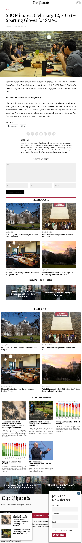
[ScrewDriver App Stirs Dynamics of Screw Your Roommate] (23, 292)
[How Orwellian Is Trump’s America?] (58, 292)
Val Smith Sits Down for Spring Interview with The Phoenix (40, 424)
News (7, 9)
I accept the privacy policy (63, 530)
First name (55, 505)
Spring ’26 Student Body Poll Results (68, 423)
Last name (55, 514)
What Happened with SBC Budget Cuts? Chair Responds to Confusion (58, 273)
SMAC (49, 280)
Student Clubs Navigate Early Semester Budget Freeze (22, 273)
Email (54, 522)
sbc (42, 280)
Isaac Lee (23, 27)
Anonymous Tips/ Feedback (11, 541)
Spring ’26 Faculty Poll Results (11, 463)
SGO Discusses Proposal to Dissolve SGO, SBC (57, 236)
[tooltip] (28, 134)
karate (33, 280)
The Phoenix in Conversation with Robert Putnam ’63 (40, 464)
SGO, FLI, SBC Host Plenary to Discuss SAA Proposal (22, 236)
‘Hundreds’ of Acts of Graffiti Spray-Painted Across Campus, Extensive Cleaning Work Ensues (13, 425)
